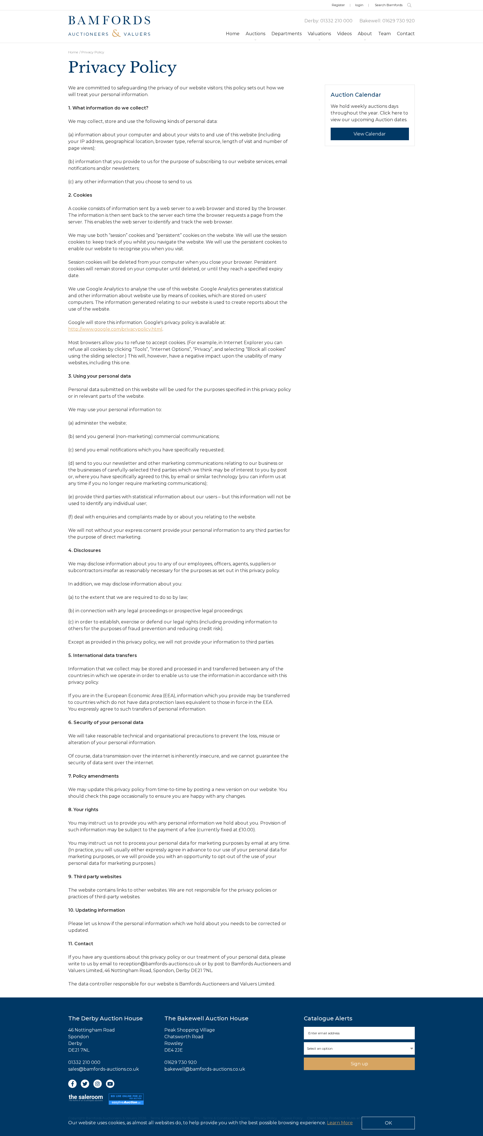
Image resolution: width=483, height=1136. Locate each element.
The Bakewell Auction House (206, 1018)
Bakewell (369, 20)
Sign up (359, 1063)
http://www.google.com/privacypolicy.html (115, 329)
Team (384, 33)
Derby (311, 20)
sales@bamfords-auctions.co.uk (103, 1069)
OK (388, 1123)
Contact (406, 33)
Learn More (340, 1122)
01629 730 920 (398, 20)
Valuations (319, 33)
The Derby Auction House (105, 1018)
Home (233, 33)
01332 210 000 (336, 20)
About (365, 33)
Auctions (255, 33)
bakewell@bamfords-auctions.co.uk (204, 1069)
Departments (286, 33)
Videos (344, 33)
